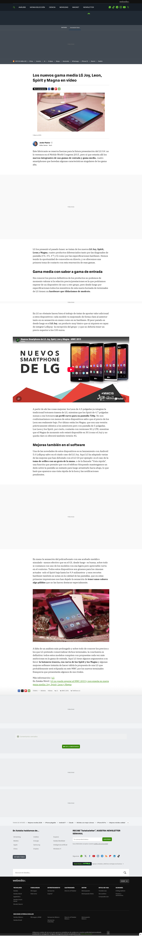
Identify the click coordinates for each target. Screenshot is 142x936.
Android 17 (62, 823)
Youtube (124, 7)
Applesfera (16, 897)
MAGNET (75, 7)
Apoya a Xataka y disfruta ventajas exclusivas (107, 864)
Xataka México (18, 917)
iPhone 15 (85, 61)
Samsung (36, 845)
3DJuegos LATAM (35, 917)
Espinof (50, 894)
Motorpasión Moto (88, 894)
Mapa (58, 61)
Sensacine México (53, 917)
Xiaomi (93, 61)
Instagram (120, 7)
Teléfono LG (76, 691)
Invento (38, 61)
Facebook (49, 89)
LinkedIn (114, 855)
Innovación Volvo (75, 27)
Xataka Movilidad (59, 841)
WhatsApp (110, 7)
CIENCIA (52, 7)
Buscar (125, 873)
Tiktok (113, 7)
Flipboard (56, 89)
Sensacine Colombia (51, 921)
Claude (71, 823)
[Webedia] (124, 1)
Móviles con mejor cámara (85, 823)
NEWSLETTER (88, 7)
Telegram (117, 7)
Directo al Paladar (70, 891)
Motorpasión (86, 891)
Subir (123, 881)
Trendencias (103, 891)
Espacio (56, 837)
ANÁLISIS (22, 7)
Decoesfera (102, 894)
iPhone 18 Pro (101, 823)
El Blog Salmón (120, 891)
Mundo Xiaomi (18, 904)
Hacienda (66, 61)
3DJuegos (33, 891)
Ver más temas (19, 857)
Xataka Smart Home (17, 900)
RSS (106, 855)
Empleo (36, 849)
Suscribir (107, 839)
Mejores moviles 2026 (35, 823)
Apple (15, 845)
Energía (36, 841)
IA (44, 61)
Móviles (43, 691)
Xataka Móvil (17, 894)
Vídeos (50, 691)
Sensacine (51, 891)
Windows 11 (57, 849)
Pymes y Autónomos (119, 894)
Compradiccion (104, 897)
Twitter (128, 7)
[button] (46, 142)
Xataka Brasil (17, 920)
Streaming (17, 837)
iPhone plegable (50, 823)
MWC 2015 (65, 691)
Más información (86, 934)
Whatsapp (75, 61)
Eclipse (50, 61)
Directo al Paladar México (70, 918)
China (31, 61)
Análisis (36, 837)
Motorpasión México (86, 918)
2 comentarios (41, 89)
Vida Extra (33, 894)
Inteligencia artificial (60, 845)
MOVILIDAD (64, 7)
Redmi (100, 61)
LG (53, 677)
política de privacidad (101, 844)
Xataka (15, 891)
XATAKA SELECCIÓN (37, 7)
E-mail (59, 89)
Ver (72, 746)
